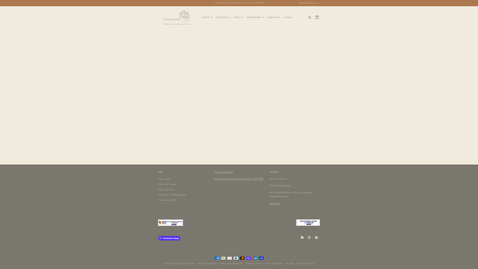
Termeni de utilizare (254, 263)
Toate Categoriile (223, 172)
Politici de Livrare (167, 184)
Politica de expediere (274, 263)
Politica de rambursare (207, 263)
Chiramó (174, 263)
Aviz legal (290, 263)
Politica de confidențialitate (231, 263)
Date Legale (164, 179)
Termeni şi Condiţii (167, 200)
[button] (207, 17)
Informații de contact (305, 263)
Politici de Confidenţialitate (172, 194)
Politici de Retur (166, 189)
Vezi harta (274, 203)
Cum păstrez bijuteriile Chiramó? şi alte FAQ (238, 179)
